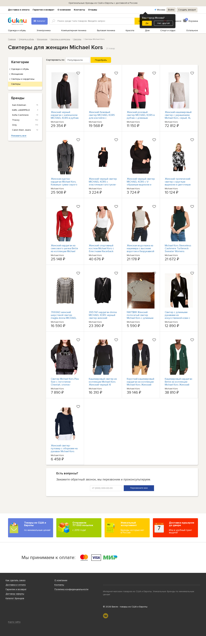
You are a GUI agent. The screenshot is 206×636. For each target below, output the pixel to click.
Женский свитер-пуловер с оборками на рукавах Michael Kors (64, 448)
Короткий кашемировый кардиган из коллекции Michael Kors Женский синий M (140, 383)
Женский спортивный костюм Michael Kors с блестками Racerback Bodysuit (101, 250)
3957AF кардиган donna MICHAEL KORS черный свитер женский (103, 315)
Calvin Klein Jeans (25, 130)
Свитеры (15, 84)
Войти (171, 9)
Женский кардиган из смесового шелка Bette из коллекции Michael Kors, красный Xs (64, 250)
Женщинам (17, 74)
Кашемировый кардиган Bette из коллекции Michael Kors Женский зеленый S (178, 383)
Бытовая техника (106, 30)
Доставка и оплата (18, 9)
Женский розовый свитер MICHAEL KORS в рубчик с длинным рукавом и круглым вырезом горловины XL (141, 118)
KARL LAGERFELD (25, 110)
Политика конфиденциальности (71, 589)
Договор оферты (15, 593)
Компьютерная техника (73, 30)
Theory (25, 120)
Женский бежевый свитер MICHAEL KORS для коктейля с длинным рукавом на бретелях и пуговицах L (102, 118)
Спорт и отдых (167, 30)
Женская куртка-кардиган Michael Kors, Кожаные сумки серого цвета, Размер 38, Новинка (64, 184)
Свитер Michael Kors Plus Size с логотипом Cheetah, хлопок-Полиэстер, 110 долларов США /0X (65, 384)
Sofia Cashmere (25, 115)
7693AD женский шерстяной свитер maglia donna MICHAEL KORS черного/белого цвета (63, 318)
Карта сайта (14, 622)
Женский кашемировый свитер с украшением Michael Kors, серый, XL (178, 115)
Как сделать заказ (15, 580)
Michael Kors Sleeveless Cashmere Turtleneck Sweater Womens (178, 248)
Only (25, 125)
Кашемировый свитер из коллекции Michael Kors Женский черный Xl (103, 381)
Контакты (79, 9)
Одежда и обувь (17, 30)
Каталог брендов (15, 598)
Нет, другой (163, 23)
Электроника (44, 30)
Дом (147, 30)
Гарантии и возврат (43, 9)
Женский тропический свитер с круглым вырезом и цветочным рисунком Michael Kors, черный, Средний (178, 184)
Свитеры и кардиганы (22, 79)
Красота (130, 30)
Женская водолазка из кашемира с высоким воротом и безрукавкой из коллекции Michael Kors (140, 251)
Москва (161, 9)
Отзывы (92, 9)
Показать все (18, 135)
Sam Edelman (25, 105)
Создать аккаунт (187, 9)
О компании (64, 9)
